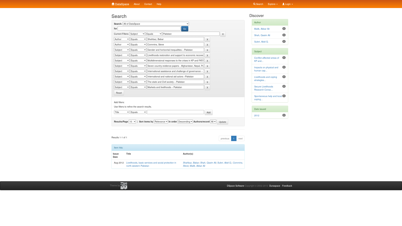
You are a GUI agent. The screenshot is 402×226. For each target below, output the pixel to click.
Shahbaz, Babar (191, 162)
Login (288, 3)
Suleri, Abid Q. (224, 162)
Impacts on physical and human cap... (266, 69)
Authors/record (201, 121)
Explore (272, 3)
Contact (148, 3)
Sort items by (146, 121)
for (115, 28)
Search (259, 3)
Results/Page (121, 121)
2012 (256, 115)
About (137, 3)
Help (159, 3)
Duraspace (274, 185)
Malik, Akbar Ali (197, 165)
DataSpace (121, 3)
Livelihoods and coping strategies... (265, 78)
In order (173, 121)
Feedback (287, 185)
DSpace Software (235, 185)
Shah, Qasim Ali (208, 162)
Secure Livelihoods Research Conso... (263, 88)
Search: (118, 23)
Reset (119, 92)
